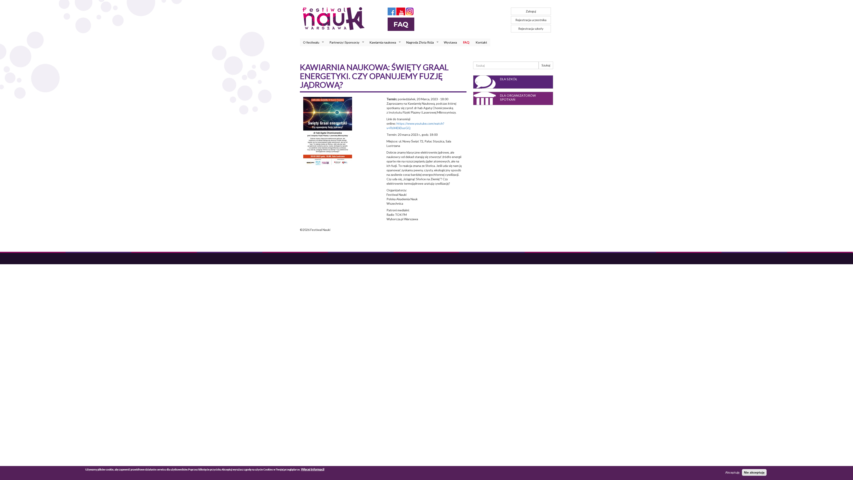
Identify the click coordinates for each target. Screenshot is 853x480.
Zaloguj (531, 11)
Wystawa (450, 42)
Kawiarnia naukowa (381, 42)
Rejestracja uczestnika (530, 20)
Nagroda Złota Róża (418, 42)
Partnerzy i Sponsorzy (342, 42)
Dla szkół (508, 79)
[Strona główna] (335, 18)
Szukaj (546, 65)
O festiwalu (309, 42)
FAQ (466, 42)
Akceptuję (732, 472)
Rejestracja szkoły (530, 28)
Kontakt (481, 42)
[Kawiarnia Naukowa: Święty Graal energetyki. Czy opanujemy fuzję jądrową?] (327, 131)
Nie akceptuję (754, 472)
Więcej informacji (312, 469)
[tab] (513, 82)
